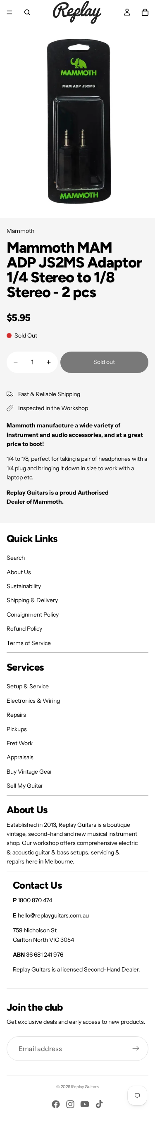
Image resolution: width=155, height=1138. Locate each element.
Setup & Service (28, 686)
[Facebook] (56, 1104)
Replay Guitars (85, 1086)
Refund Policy (24, 628)
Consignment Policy (33, 614)
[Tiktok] (99, 1104)
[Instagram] (70, 1104)
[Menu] (9, 12)
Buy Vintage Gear (29, 771)
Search (16, 557)
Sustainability (24, 586)
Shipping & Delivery (32, 600)
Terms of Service (29, 643)
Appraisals (20, 757)
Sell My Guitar (25, 785)
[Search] (27, 12)
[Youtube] (85, 1104)
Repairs (16, 714)
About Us (19, 572)
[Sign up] (136, 1048)
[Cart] (145, 12)
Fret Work (20, 743)
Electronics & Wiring (33, 700)
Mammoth (20, 231)
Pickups (17, 729)
